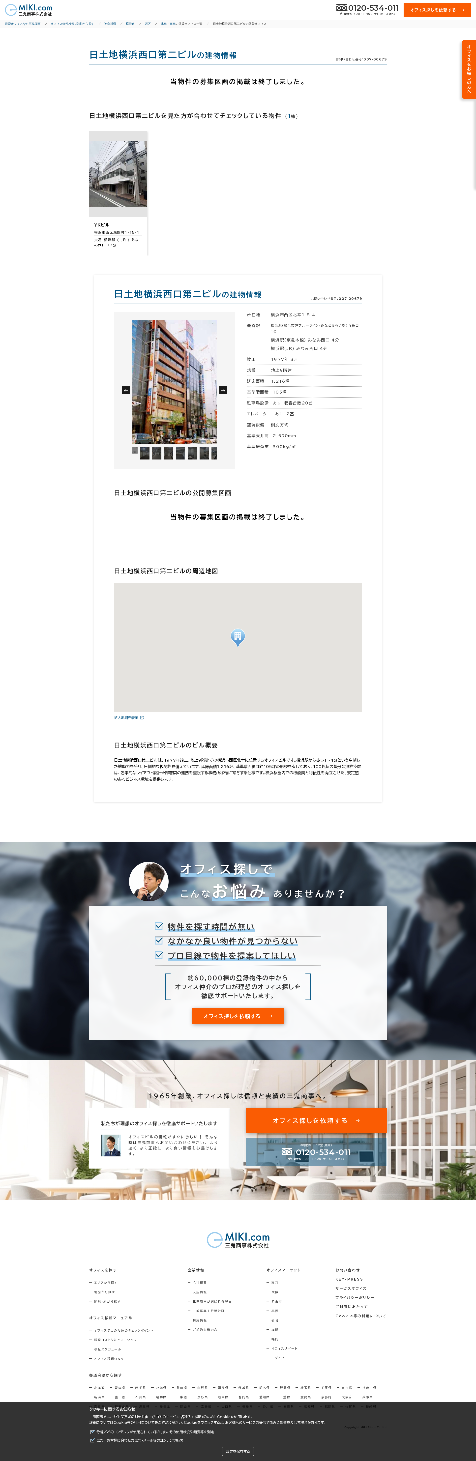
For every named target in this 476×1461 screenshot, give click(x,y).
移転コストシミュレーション (115, 1339)
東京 (275, 1282)
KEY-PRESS (349, 1279)
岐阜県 (223, 1397)
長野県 (202, 1397)
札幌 (275, 1310)
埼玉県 (305, 1387)
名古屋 (276, 1301)
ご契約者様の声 (205, 1329)
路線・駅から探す (107, 1301)
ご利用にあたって (351, 1307)
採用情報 (200, 1320)
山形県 (202, 1387)
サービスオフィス (351, 1288)
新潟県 (99, 1397)
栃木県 (264, 1387)
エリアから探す (106, 1282)
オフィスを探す (103, 1270)
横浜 (275, 1329)
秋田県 (182, 1387)
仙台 (275, 1320)
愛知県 (264, 1397)
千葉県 (326, 1387)
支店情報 (200, 1291)
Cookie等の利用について (134, 1422)
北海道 (99, 1387)
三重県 (285, 1397)
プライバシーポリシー (355, 1297)
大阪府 (347, 1397)
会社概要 (200, 1282)
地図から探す (104, 1291)
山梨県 (182, 1397)
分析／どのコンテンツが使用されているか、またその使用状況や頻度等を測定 (155, 1432)
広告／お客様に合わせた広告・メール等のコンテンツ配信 (139, 1440)
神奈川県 (369, 1387)
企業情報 (196, 1270)
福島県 (223, 1387)
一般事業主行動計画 (209, 1310)
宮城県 (161, 1387)
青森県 (120, 1387)
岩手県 (140, 1387)
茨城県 (243, 1387)
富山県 (120, 1397)
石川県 (140, 1397)
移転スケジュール (107, 1349)
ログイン (278, 1357)
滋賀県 (305, 1397)
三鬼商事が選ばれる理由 (212, 1301)
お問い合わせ (347, 1270)
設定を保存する (238, 1451)
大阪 (275, 1291)
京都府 (326, 1397)
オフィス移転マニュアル (111, 1318)
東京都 (347, 1387)
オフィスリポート (284, 1348)
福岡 (275, 1339)
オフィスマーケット (284, 1270)
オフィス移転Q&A (109, 1358)
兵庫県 (367, 1397)
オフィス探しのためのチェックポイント (123, 1330)
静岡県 (243, 1397)
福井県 (161, 1397)
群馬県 (285, 1387)
